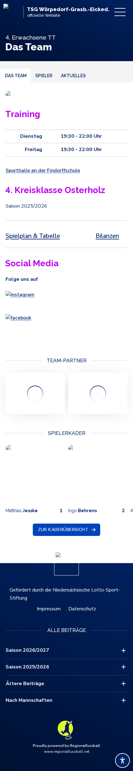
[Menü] (120, 12)
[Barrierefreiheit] (122, 760)
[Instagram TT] (66, 299)
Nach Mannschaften (29, 700)
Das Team (16, 75)
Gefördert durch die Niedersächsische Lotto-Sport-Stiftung (65, 594)
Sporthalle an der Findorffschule (43, 170)
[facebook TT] (66, 327)
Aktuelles (73, 75)
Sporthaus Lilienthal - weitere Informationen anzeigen (35, 393)
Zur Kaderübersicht (63, 530)
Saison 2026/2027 (27, 650)
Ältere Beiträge (25, 683)
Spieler (43, 75)
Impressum (49, 608)
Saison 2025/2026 (27, 667)
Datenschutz (82, 608)
